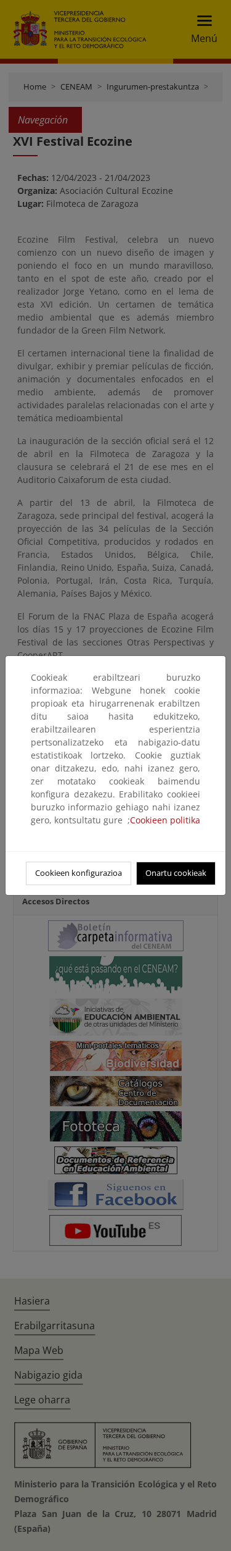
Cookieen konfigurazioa (78, 872)
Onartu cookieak (175, 872)
